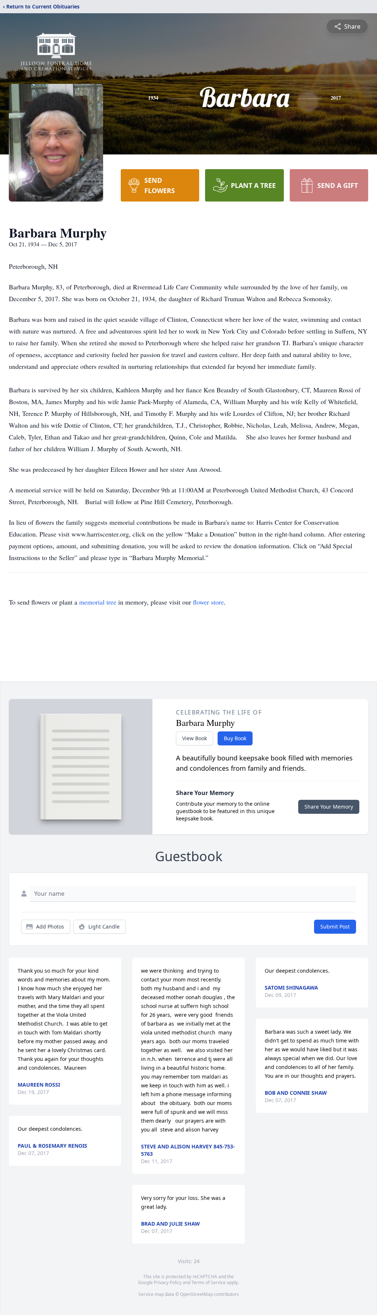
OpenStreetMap (196, 1294)
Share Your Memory (328, 806)
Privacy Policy (168, 1282)
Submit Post (335, 926)
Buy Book (235, 738)
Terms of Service (208, 1282)
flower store (208, 602)
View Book (194, 738)
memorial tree (97, 602)
